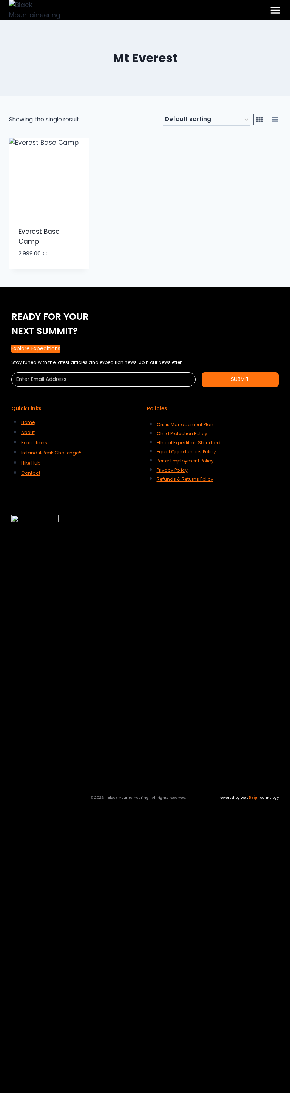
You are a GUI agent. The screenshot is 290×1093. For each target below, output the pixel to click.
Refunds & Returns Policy (185, 479)
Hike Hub (30, 463)
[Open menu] (275, 10)
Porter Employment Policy (185, 460)
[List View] (275, 119)
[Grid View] (259, 119)
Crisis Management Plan (185, 424)
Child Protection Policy (182, 433)
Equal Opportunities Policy (186, 451)
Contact (30, 473)
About (28, 432)
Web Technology (260, 797)
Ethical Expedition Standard (189, 442)
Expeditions (34, 442)
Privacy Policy (172, 470)
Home (28, 422)
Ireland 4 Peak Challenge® (51, 453)
